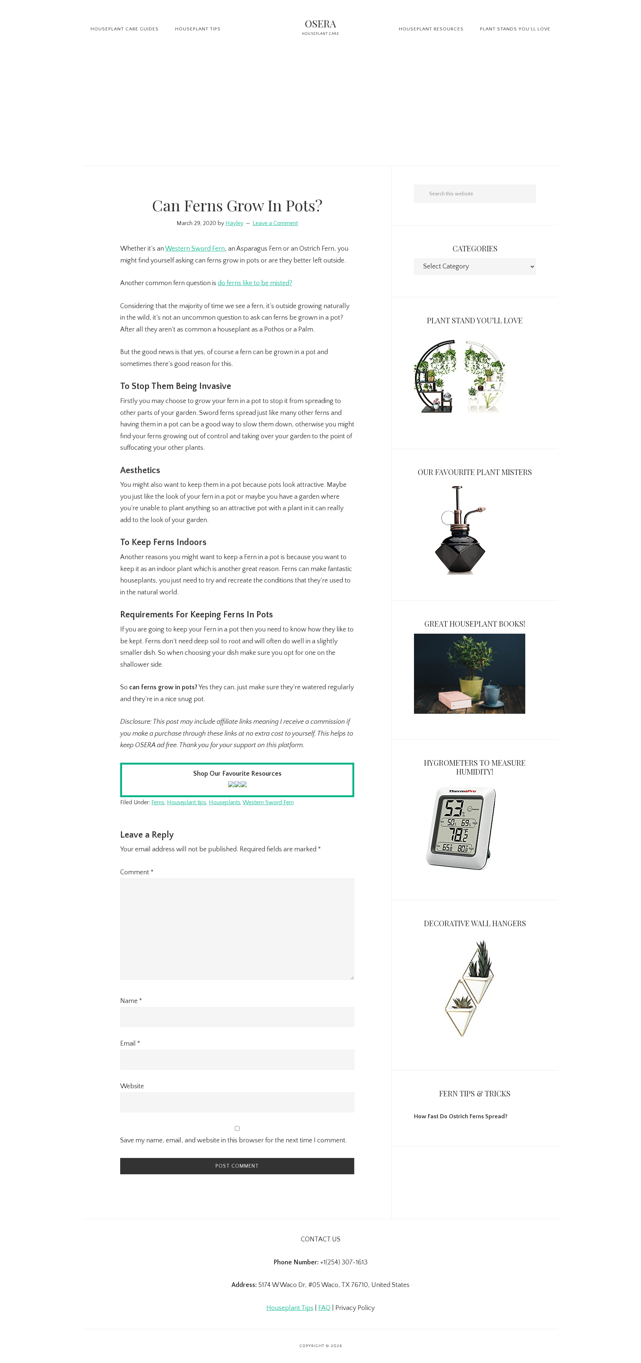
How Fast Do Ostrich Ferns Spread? (460, 1116)
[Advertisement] (320, 110)
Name (131, 1001)
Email (130, 1043)
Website (132, 1086)
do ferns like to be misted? (255, 283)
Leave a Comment (275, 223)
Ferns (157, 802)
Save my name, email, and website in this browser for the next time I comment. (233, 1140)
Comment (137, 872)
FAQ (324, 1308)
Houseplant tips (186, 802)
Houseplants (224, 802)
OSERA (320, 23)
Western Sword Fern (195, 249)
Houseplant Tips (289, 1308)
